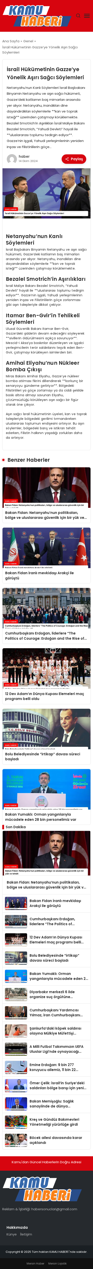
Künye (12, 1234)
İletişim (26, 1234)
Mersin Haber (35, 1263)
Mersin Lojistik (57, 1263)
